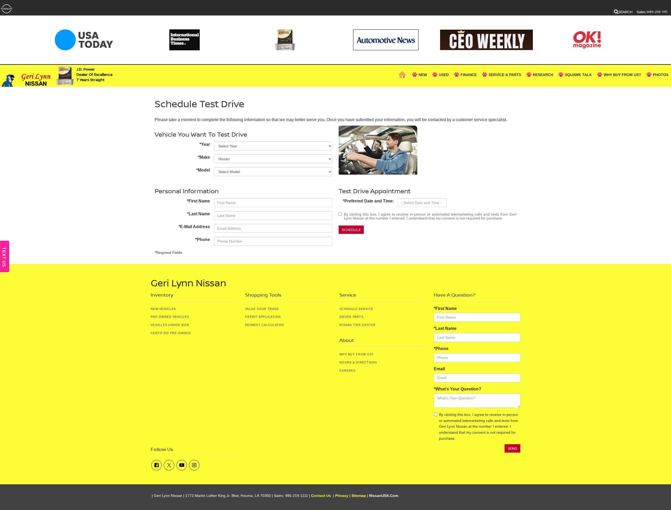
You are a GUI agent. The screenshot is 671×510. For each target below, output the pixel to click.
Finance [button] (469, 75)
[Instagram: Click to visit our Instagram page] (194, 465)
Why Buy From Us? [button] (622, 75)
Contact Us (321, 496)
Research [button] (543, 75)
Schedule (351, 229)
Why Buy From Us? (356, 354)
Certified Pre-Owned (171, 333)
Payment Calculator (264, 324)
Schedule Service (356, 308)
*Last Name (198, 214)
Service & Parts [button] (505, 75)
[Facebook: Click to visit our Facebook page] (156, 465)
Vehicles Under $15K (170, 324)
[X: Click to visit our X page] (169, 465)
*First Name (198, 201)
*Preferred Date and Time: (368, 201)
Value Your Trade (262, 308)
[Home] (402, 75)
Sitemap (358, 496)
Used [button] (444, 75)
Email (439, 369)
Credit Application (263, 316)
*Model (203, 170)
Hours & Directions (358, 362)
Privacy (341, 496)
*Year (204, 144)
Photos (660, 75)
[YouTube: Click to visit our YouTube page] (181, 465)
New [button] (423, 75)
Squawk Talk (578, 75)
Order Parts (351, 316)
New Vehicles (163, 308)
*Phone (202, 239)
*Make (204, 157)
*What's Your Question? (457, 389)
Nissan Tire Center (357, 324)
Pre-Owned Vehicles (170, 316)
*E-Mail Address (194, 226)
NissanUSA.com (383, 496)
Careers (347, 370)
